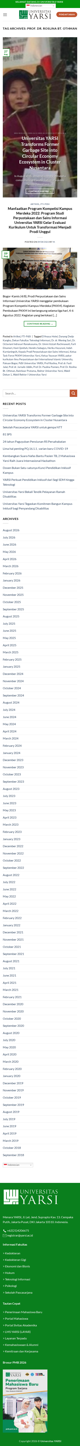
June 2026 (9, 544)
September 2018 (13, 1155)
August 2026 (11, 530)
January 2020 (11, 1076)
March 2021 (10, 989)
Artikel (35, 204)
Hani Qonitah (20, 347)
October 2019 (12, 1097)
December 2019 (13, 1083)
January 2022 (11, 925)
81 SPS (7, 434)
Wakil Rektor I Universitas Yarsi (30, 374)
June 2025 (9, 630)
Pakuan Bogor (10, 363)
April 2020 (9, 1054)
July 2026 (9, 537)
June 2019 (9, 1126)
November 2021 (13, 939)
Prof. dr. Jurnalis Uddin (20, 366)
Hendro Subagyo (37, 347)
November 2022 (13, 853)
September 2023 (13, 781)
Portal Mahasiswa (16, 1318)
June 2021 (9, 975)
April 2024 (9, 731)
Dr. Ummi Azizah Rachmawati (54, 344)
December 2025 (13, 587)
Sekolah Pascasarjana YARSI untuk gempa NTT (32, 427)
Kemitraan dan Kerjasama (21, 1351)
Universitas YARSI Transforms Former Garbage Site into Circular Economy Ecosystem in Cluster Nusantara (40, 152)
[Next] (71, 117)
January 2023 (11, 839)
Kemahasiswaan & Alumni (21, 1344)
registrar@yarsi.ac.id (20, 1235)
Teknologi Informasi (17, 1279)
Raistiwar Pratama (26, 370)
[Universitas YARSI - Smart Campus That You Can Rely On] (35, 14)
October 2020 (12, 1018)
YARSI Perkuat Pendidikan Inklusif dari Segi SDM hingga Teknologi (38, 482)
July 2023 (9, 796)
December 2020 (13, 1004)
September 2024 (13, 695)
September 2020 (13, 1025)
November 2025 (13, 594)
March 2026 (10, 566)
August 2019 (11, 1111)
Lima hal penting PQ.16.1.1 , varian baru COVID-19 (35, 448)
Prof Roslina (50, 363)
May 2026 (9, 551)
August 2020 (11, 1033)
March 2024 (10, 738)
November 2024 (13, 681)
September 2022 (13, 867)
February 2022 (12, 918)
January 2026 (11, 580)
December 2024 (13, 673)
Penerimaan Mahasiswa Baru (23, 1312)
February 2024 (12, 745)
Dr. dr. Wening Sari (61, 340)
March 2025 (10, 652)
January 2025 (11, 666)
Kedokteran (12, 1253)
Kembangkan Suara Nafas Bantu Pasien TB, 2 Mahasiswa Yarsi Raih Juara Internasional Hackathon (39, 458)
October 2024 (12, 688)
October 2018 (12, 1147)
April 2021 (9, 982)
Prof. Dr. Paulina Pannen (46, 366)
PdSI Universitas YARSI (31, 363)
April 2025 (9, 645)
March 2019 (10, 1140)
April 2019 (9, 1133)
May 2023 (9, 810)
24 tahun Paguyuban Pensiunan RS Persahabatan (34, 441)
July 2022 (9, 882)
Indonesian (36, 5)
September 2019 (13, 1104)
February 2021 (12, 997)
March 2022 (10, 911)
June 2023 (9, 803)
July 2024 (9, 709)
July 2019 (9, 1119)
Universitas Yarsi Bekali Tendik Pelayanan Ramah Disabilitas (34, 494)
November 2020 (13, 1011)
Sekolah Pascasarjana (18, 1292)
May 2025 (9, 638)
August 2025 (11, 616)
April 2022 (9, 903)
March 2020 (10, 1061)
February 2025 (12, 659)
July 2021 (9, 968)
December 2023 (13, 760)
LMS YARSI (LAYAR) (18, 1331)
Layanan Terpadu (16, 1338)
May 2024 (9, 724)
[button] (5, 14)
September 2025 (13, 609)
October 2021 (12, 946)
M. (54, 242)
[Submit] (73, 393)
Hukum (10, 1272)
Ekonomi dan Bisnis (17, 1266)
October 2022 (12, 860)
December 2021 (13, 932)
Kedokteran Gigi (15, 1259)
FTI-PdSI (45, 204)
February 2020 (12, 1068)
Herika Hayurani (56, 347)
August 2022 (11, 875)
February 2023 (12, 831)
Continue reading (40, 191)
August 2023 (11, 788)
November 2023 (13, 767)
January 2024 (11, 753)
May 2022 (9, 896)
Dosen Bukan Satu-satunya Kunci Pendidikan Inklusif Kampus (37, 470)
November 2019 (13, 1090)
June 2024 (9, 717)
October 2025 (12, 602)
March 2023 (10, 824)
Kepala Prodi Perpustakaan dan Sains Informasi (43, 351)
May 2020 (9, 1047)
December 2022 (13, 846)
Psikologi (11, 1285)
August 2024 (11, 702)
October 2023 (12, 774)
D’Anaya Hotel (50, 336)
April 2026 (9, 559)
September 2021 (13, 954)
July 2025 (9, 623)
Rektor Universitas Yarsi (50, 370)
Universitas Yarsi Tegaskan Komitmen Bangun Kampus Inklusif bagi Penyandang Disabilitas (37, 506)
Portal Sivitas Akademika (21, 1325)
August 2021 (11, 961)
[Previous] (9, 117)
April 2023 (9, 817)
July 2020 (9, 1040)
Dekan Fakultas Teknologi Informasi (31, 340)
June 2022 (9, 889)
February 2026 (12, 573)
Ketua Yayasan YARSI (52, 355)
